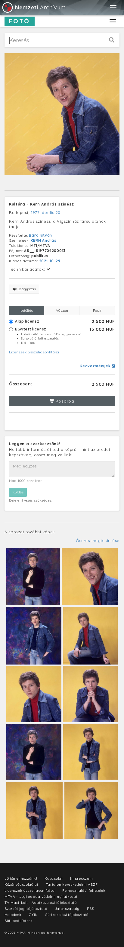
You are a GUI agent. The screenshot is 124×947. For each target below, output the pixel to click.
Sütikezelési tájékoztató (66, 914)
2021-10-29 (49, 261)
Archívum (40, 7)
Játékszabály (67, 908)
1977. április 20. (46, 212)
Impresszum (81, 878)
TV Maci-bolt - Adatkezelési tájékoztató (40, 902)
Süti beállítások (19, 920)
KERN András (44, 240)
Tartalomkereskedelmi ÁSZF (72, 884)
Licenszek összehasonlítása (34, 352)
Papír (97, 310)
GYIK (33, 914)
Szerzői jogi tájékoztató (26, 908)
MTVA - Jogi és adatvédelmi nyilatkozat (41, 896)
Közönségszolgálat (22, 884)
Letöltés (26, 310)
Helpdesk (13, 914)
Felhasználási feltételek (84, 890)
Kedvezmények (96, 366)
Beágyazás (26, 289)
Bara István (40, 235)
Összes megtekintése (97, 540)
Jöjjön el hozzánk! (21, 878)
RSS (90, 908)
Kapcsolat (54, 878)
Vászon (62, 310)
